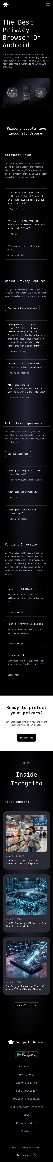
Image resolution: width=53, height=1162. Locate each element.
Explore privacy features (22, 308)
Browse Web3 (16, 655)
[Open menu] (48, 4)
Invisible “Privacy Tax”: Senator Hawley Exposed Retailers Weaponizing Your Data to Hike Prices (25, 862)
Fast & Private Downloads (25, 623)
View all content (26, 1005)
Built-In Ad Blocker (22, 589)
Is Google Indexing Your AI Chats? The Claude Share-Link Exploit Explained (25, 988)
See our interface (18, 454)
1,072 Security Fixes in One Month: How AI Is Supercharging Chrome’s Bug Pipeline (26, 925)
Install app (26, 738)
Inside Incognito (26, 779)
